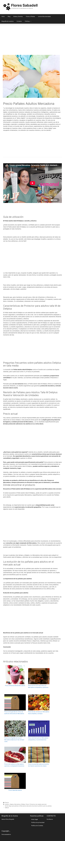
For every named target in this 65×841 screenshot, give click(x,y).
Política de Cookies (37, 825)
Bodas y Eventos (18, 16)
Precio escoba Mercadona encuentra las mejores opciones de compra (38, 765)
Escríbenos (50, 819)
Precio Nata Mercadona (15, 790)
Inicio (3, 16)
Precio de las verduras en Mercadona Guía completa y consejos (38, 712)
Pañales (23, 804)
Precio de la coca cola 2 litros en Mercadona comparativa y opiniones (38, 686)
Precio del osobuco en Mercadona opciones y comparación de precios (14, 765)
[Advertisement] (32, 42)
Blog (9, 16)
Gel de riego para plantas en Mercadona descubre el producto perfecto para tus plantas (28, 806)
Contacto (19, 21)
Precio (27, 804)
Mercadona (17, 804)
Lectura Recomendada (44, 16)
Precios (7, 802)
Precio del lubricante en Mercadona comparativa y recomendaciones (38, 738)
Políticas (27, 21)
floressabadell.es (6, 834)
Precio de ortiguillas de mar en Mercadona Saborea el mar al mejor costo (14, 739)
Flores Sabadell (24, 5)
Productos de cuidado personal (38, 804)
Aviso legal (34, 819)
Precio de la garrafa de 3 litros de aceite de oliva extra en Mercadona (14, 712)
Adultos (7, 804)
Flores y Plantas (30, 16)
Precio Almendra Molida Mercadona (15, 685)
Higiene (12, 804)
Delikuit (7, 807)
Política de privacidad (37, 822)
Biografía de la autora (7, 21)
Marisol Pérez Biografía (8, 819)
